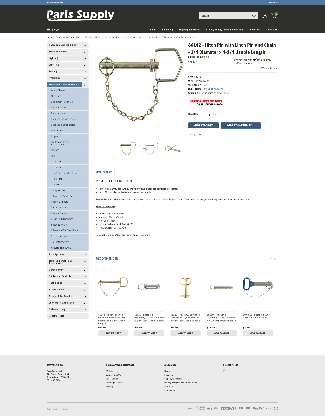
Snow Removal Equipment (63, 45)
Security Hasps (58, 207)
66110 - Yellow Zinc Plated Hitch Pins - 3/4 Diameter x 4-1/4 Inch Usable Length (185, 317)
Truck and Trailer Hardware (68, 37)
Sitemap (109, 386)
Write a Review (269, 68)
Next (274, 259)
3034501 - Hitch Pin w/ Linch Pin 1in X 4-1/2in (255, 316)
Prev (271, 259)
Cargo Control (56, 269)
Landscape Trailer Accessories (60, 143)
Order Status (112, 378)
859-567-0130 (54, 2)
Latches (55, 150)
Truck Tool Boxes (58, 51)
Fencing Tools (56, 315)
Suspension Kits (59, 224)
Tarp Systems (56, 254)
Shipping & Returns (189, 29)
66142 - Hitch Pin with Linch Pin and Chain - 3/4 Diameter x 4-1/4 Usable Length (158, 37)
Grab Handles (58, 130)
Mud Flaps (56, 96)
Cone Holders (58, 113)
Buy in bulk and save (213, 88)
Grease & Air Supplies (61, 296)
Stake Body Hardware (62, 219)
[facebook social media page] (224, 370)
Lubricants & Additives (61, 302)
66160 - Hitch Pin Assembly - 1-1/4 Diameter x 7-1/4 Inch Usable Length (222, 317)
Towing (53, 71)
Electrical (54, 64)
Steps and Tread (59, 236)
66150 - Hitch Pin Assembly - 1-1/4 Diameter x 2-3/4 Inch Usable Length (149, 317)
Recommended (107, 258)
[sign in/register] (264, 15)
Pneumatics (55, 282)
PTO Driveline (56, 289)
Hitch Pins (57, 178)
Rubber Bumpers (59, 201)
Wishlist (273, 2)
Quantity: (193, 113)
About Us (255, 29)
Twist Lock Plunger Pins (63, 196)
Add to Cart (113, 333)
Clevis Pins (57, 161)
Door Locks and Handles (63, 124)
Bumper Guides (59, 213)
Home (153, 29)
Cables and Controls (60, 276)
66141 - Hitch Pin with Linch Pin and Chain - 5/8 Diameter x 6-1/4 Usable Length (111, 319)
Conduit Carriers (59, 107)
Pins (87, 37)
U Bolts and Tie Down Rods (64, 230)
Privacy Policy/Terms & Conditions (225, 29)
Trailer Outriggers (60, 242)
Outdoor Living (57, 309)
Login (108, 375)
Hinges (54, 136)
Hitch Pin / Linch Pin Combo (106, 37)
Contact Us (272, 29)
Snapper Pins (59, 190)
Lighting (53, 58)
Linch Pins (57, 184)
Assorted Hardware (61, 247)
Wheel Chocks (58, 90)
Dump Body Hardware (62, 101)
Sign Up (117, 375)
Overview (104, 171)
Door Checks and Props (63, 119)
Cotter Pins (57, 167)
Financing (167, 29)
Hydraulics (55, 77)
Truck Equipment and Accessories (60, 262)
